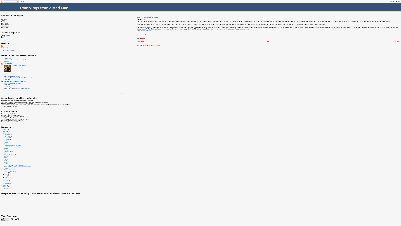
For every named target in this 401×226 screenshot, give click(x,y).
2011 (4, 133)
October (6, 137)
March (6, 180)
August (6, 172)
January (6, 183)
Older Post (396, 41)
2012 (4, 131)
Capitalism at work (8, 151)
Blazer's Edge (8, 87)
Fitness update (8, 143)
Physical (6, 153)
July (5, 174)
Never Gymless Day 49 (10, 171)
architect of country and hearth (19, 65)
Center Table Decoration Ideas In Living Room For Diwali (18, 77)
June (5, 176)
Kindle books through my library (12, 147)
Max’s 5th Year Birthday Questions (12, 83)
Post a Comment (141, 38)
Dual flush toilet (8, 156)
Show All (123, 93)
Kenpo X (6, 160)
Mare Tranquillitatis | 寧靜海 (12, 76)
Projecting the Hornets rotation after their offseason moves (18, 59)
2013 (4, 129)
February (7, 182)
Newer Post (140, 41)
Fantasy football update (10, 154)
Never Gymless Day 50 (10, 169)
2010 (4, 185)
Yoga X (6, 148)
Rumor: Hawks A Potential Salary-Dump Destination (17, 88)
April (5, 179)
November (7, 136)
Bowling (6, 142)
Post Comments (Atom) (152, 45)
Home (268, 41)
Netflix (5, 157)
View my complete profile (8, 50)
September (7, 139)
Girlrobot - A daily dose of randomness (15, 81)
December (7, 134)
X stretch (6, 159)
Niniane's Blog (8, 63)
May (5, 177)
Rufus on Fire (7, 58)
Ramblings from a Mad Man (44, 8)
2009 (4, 187)
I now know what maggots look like (13, 145)
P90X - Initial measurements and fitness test (15, 165)
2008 (4, 188)
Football (6, 140)
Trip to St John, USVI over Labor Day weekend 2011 (17, 166)
